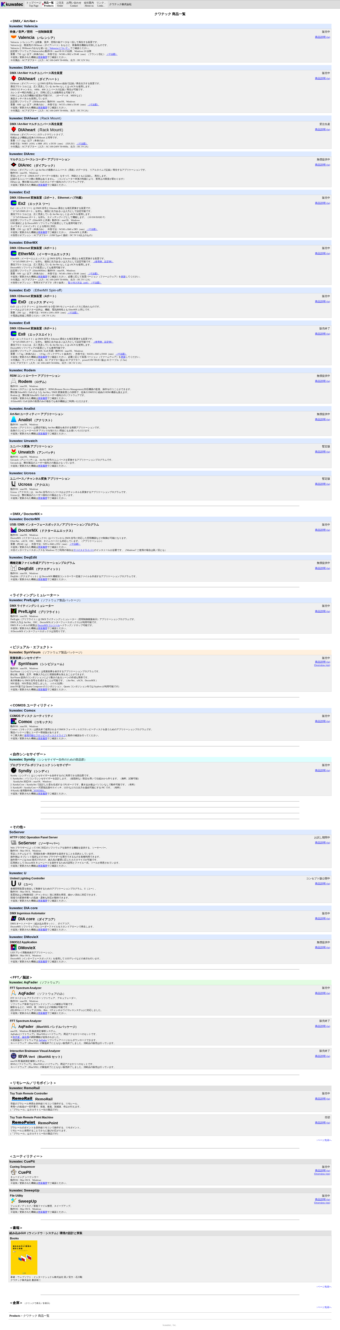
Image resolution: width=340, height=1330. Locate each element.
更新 (123, 276)
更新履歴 (42, 57)
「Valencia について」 (58, 48)
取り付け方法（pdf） (79, 282)
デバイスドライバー (83, 550)
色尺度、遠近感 (21, 1037)
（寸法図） (112, 54)
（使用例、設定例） (103, 261)
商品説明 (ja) (322, 37)
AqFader (43, 1040)
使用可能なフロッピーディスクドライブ (45, 735)
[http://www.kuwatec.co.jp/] (12, 6)
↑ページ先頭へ (324, 1140)
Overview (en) (322, 665)
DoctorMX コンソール (49, 625)
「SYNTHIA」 (39, 790)
